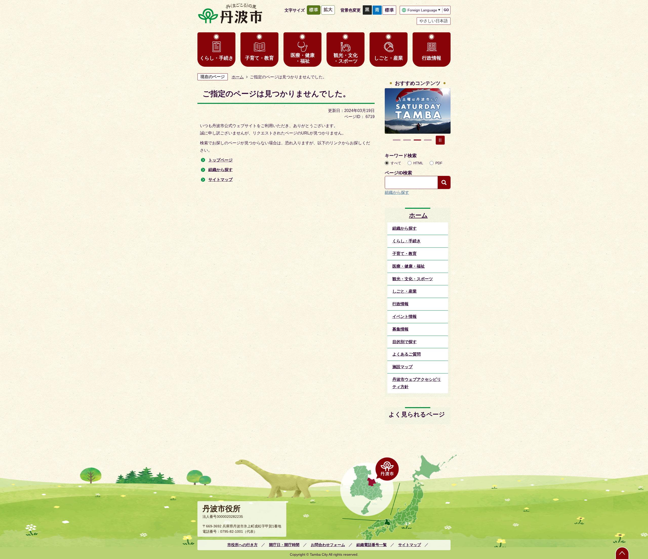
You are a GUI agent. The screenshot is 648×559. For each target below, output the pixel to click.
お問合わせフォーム (328, 545)
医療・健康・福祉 (303, 58)
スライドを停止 (440, 140)
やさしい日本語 (433, 21)
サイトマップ (220, 179)
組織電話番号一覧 (371, 545)
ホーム (238, 77)
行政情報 (431, 58)
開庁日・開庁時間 (284, 545)
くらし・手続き (216, 58)
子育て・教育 (259, 58)
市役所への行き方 (242, 545)
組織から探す (220, 170)
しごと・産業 (388, 58)
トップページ (220, 160)
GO (446, 10)
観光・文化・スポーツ (346, 58)
